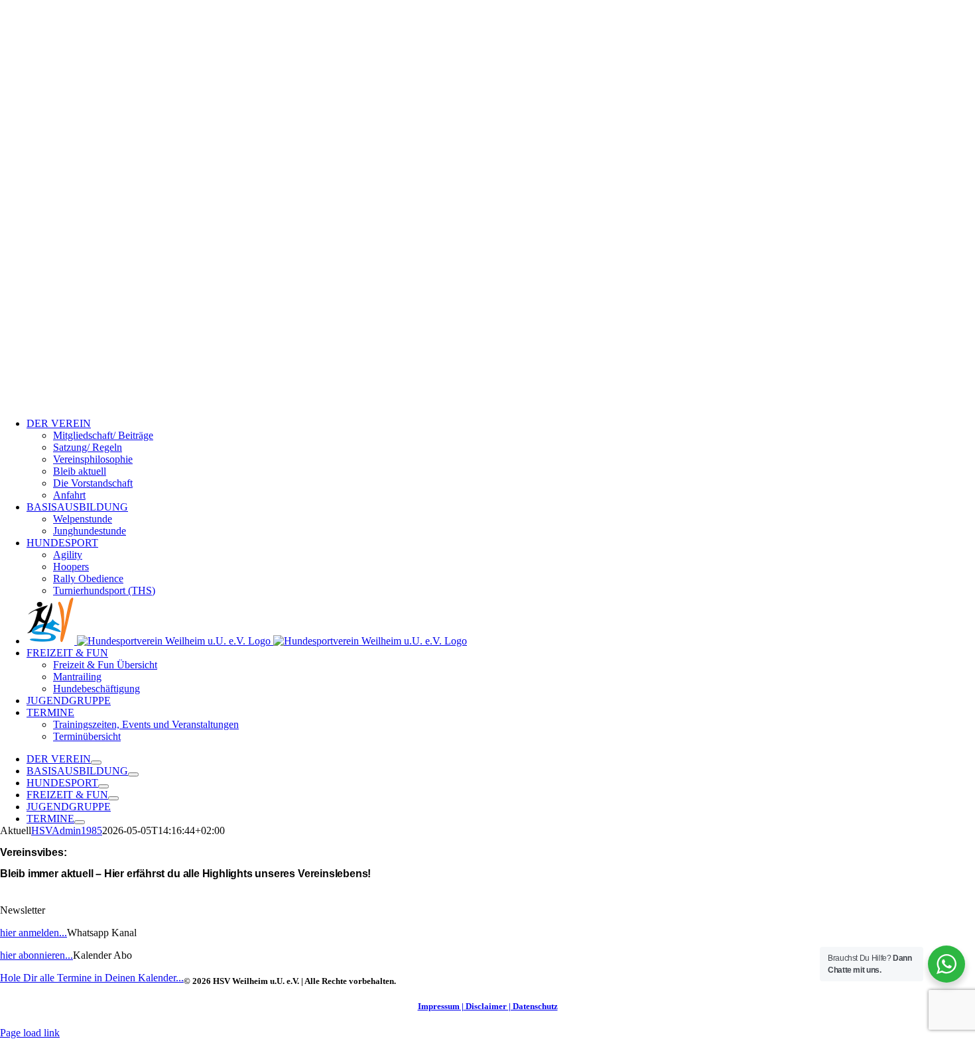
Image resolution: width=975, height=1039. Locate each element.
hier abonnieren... (36, 955)
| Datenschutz (533, 1006)
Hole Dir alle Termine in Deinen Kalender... (92, 977)
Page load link (30, 1032)
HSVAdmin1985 (66, 830)
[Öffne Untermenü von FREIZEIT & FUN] (113, 798)
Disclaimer (486, 1006)
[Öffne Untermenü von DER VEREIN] (96, 762)
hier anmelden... (33, 932)
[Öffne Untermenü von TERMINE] (79, 822)
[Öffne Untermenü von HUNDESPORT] (103, 786)
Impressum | (441, 1006)
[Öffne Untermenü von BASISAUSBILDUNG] (133, 774)
